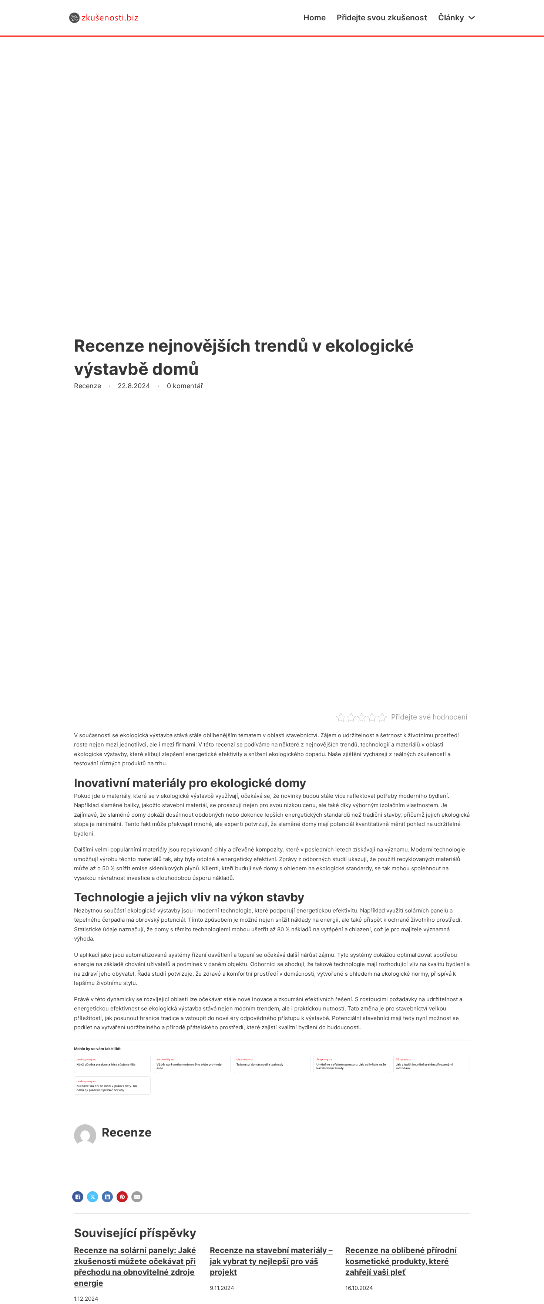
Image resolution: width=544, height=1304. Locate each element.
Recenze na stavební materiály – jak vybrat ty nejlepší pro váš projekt (271, 1261)
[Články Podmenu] (472, 17)
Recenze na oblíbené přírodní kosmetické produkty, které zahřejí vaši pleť (401, 1261)
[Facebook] (77, 1196)
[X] (92, 1196)
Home (314, 17)
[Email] (136, 1196)
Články (451, 17)
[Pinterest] (122, 1196)
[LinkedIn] (107, 1196)
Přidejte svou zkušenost (382, 17)
